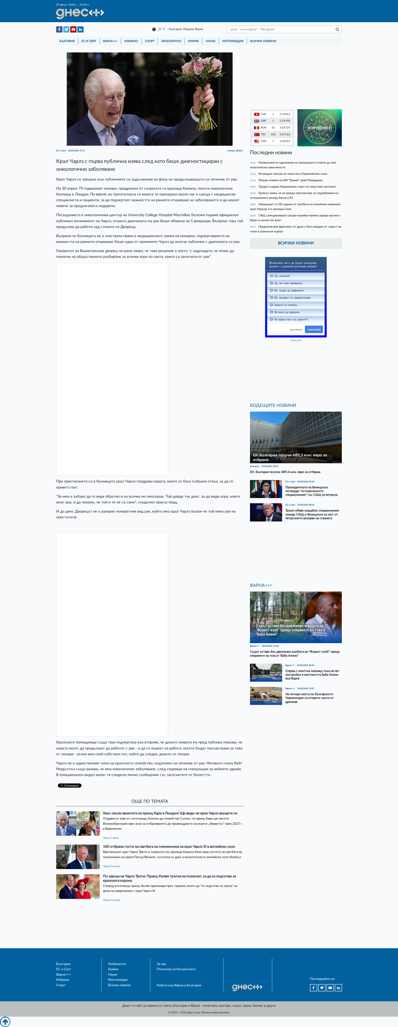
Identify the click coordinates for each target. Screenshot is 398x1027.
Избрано (131, 41)
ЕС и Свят (88, 41)
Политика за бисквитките (176, 969)
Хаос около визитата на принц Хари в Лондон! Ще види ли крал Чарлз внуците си (170, 813)
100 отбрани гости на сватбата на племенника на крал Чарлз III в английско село (169, 846)
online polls (295, 340)
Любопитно (171, 41)
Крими (193, 41)
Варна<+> (110, 41)
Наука (210, 41)
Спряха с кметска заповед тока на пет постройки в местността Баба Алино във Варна (312, 674)
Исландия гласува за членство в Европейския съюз (292, 173)
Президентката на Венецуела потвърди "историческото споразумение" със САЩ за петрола (311, 491)
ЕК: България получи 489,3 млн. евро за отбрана (285, 472)
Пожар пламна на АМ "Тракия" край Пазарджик (290, 180)
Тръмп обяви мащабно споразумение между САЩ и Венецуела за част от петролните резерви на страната (312, 514)
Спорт (149, 41)
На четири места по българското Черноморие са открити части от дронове (309, 698)
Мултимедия (232, 41)
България (67, 41)
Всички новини (263, 41)
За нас (161, 964)
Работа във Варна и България (179, 985)
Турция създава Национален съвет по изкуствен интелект (297, 186)
